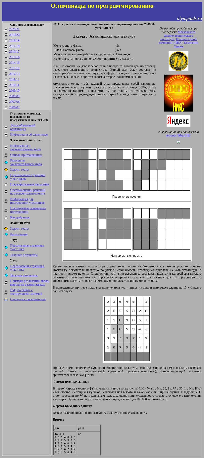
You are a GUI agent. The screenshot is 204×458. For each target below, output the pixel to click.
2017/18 (14, 46)
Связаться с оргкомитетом (28, 299)
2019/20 (14, 34)
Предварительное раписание (29, 184)
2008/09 (14, 96)
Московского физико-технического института (177, 35)
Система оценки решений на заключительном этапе (27, 191)
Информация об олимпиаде (29, 134)
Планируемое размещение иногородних (28, 209)
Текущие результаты (24, 254)
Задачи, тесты (19, 169)
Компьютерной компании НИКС (178, 40)
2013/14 (14, 68)
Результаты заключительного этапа (26, 162)
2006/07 (14, 107)
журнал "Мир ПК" (178, 135)
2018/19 (14, 40)
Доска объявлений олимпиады (22, 127)
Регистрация (18, 234)
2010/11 (14, 85)
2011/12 (14, 79)
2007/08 (14, 101)
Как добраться (19, 217)
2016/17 (14, 51)
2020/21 (14, 29)
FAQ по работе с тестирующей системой (26, 291)
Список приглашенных (26, 155)
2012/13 (14, 73)
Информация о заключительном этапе (25, 147)
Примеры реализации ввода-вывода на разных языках (29, 282)
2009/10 (14, 90)
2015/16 (14, 57)
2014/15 (14, 62)
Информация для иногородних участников (27, 200)
